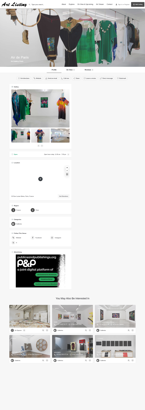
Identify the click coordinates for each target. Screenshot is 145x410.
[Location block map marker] (40, 179)
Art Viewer (100, 4)
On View (70, 70)
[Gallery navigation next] (42, 145)
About (64, 4)
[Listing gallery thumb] (40, 108)
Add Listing (138, 4)
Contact (109, 4)
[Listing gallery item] (20, 135)
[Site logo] (14, 4)
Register (127, 4)
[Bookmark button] (47, 330)
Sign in (120, 4)
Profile (54, 70)
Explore (71, 4)
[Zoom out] (67, 170)
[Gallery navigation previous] (38, 145)
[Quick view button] (43, 330)
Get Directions (63, 196)
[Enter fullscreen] (67, 174)
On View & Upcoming (85, 4)
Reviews (89, 70)
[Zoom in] (67, 167)
